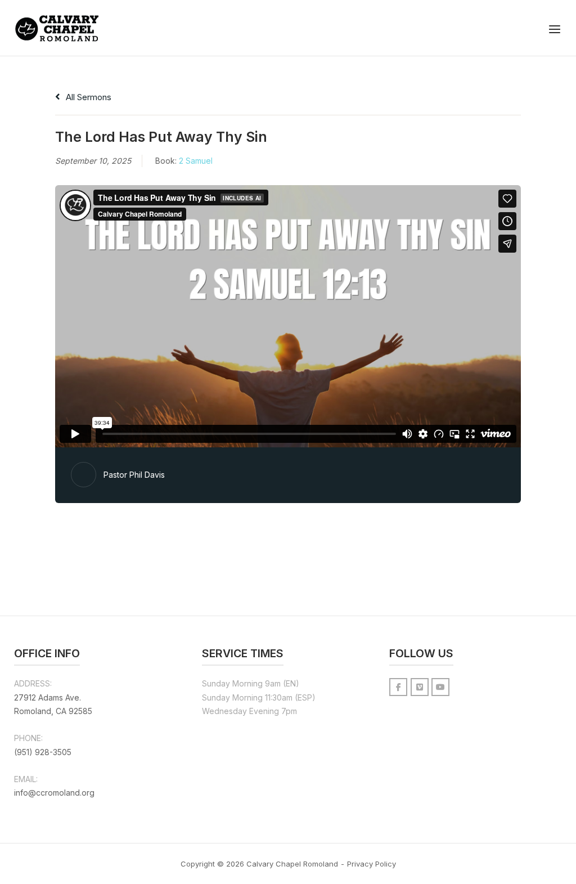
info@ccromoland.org (54, 792)
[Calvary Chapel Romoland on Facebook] (398, 687)
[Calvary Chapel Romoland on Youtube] (440, 687)
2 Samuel (196, 160)
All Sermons (87, 97)
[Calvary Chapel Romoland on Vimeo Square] (420, 687)
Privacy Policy (371, 863)
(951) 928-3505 (42, 752)
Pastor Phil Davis (134, 474)
